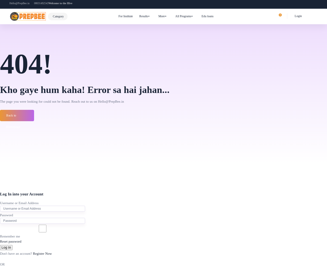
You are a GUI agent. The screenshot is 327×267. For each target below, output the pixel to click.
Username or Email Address (19, 203)
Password (6, 215)
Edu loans (207, 16)
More (161, 16)
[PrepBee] (27, 16)
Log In (6, 247)
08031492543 (41, 3)
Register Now (42, 253)
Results (143, 16)
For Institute (125, 16)
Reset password (10, 241)
